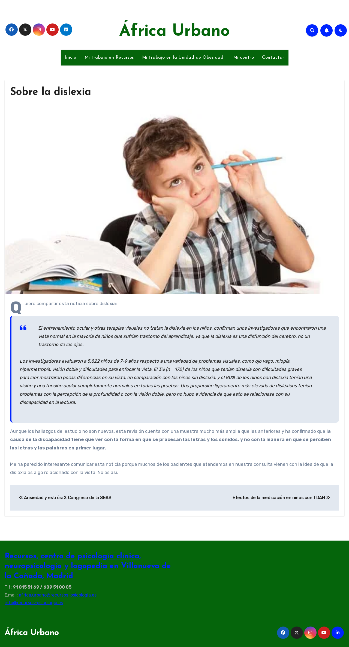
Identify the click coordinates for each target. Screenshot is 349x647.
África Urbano (174, 31)
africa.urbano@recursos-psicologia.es (58, 594)
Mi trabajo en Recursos (109, 57)
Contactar (273, 57)
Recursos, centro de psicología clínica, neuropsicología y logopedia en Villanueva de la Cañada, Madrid (88, 566)
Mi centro (242, 57)
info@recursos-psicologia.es (34, 602)
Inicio (70, 57)
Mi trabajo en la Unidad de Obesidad (183, 57)
